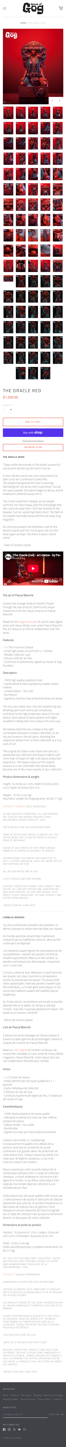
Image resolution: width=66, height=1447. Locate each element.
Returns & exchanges (53, 1395)
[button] (33, 66)
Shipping (37, 1395)
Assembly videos (10, 1399)
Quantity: (8, 405)
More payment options (33, 440)
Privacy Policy (44, 1399)
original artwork (28, 622)
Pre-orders (26, 1395)
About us (15, 1395)
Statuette (9, 1274)
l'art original (20, 1050)
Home (23, 22)
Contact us (58, 1399)
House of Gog (15, 1437)
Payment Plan (33, 447)
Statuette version (14, 806)
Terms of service (28, 1399)
